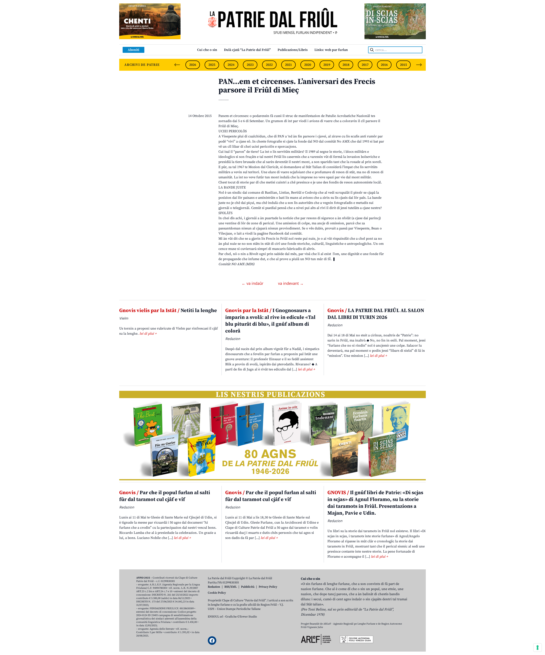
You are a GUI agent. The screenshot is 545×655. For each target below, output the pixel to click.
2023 (250, 65)
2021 (288, 65)
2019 (326, 65)
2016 (384, 65)
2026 (192, 65)
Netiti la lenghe (168, 310)
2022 (269, 65)
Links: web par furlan (331, 50)
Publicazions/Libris (293, 50)
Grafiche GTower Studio (241, 617)
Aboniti (133, 50)
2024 (231, 65)
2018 (346, 65)
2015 (403, 65)
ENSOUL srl (215, 617)
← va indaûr (253, 283)
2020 (307, 65)
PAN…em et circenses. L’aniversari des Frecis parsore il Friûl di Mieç (296, 86)
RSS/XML (230, 587)
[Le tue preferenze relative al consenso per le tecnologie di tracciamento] (538, 647)
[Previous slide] (177, 64)
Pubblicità (247, 587)
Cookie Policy (217, 593)
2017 (365, 65)
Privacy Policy (268, 587)
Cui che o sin (207, 50)
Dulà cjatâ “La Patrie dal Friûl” (247, 50)
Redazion (214, 587)
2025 (211, 65)
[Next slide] (419, 64)
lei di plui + (147, 333)
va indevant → (291, 283)
